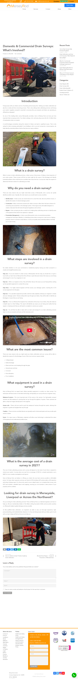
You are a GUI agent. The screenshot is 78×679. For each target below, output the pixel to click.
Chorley (5, 657)
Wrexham (5, 659)
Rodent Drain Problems (66, 90)
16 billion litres (52, 118)
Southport (5, 637)
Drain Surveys (63, 86)
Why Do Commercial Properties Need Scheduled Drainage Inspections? (67, 63)
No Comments (18, 53)
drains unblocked (34, 354)
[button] (74, 675)
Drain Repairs (63, 84)
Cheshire (5, 645)
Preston (5, 654)
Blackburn (5, 656)
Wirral (4, 639)
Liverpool (5, 634)
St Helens (5, 649)
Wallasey (5, 640)
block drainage (22, 200)
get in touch (53, 512)
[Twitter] (57, 673)
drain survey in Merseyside (28, 273)
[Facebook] (54, 673)
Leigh (4, 651)
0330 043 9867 (37, 640)
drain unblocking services (15, 470)
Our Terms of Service (39, 674)
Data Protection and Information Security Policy (19, 642)
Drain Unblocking (64, 88)
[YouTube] (63, 673)
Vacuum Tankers (64, 94)
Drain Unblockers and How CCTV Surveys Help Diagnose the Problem (67, 56)
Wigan (4, 647)
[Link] (17, 6)
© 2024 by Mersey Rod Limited (39, 676)
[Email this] (4, 549)
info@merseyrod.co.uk (40, 643)
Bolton (4, 652)
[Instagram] (60, 673)
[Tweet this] (12, 549)
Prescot (5, 635)
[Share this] (8, 549)
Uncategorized (63, 92)
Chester (5, 644)
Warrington (5, 642)
